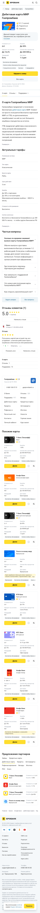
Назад (7, 9)
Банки (11, 811)
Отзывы (12, 93)
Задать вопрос (10, 300)
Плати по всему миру (15, 801)
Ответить (14, 346)
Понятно (29, 906)
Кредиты (7, 406)
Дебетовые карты (17, 9)
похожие (7, 39)
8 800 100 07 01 (12, 387)
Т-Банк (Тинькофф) (15, 776)
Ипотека (24, 410)
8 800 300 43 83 (26, 868)
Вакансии (5, 847)
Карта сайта (24, 858)
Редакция (24, 839)
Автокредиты (25, 406)
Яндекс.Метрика (16, 907)
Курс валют (25, 422)
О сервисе (5, 836)
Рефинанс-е (8, 410)
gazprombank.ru (28, 387)
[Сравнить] (34, 466)
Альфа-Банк (13, 784)
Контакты (7, 418)
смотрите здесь (7, 889)
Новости (24, 414)
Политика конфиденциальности (28, 848)
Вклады (23, 398)
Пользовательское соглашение (27, 854)
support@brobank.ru (9, 868)
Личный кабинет (10, 422)
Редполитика (25, 843)
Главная (4, 811)
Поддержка (23, 93)
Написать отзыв (20, 320)
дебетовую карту (19, 110)
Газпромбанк (29, 9)
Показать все (11, 351)
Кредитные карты (27, 402)
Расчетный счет (10, 414)
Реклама (5, 851)
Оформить (20, 74)
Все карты (20, 79)
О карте (5, 360)
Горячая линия (26, 418)
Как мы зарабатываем (9, 855)
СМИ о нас (24, 836)
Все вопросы (29, 300)
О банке (7, 393)
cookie (19, 905)
